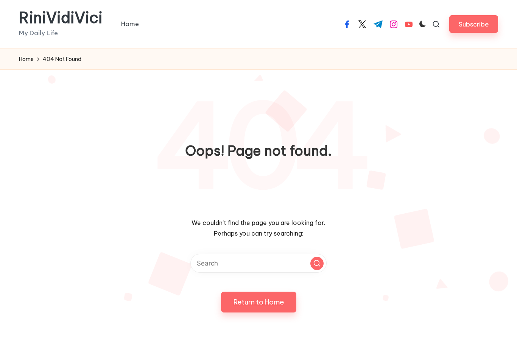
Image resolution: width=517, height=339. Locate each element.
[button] (473, 24)
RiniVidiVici (61, 17)
